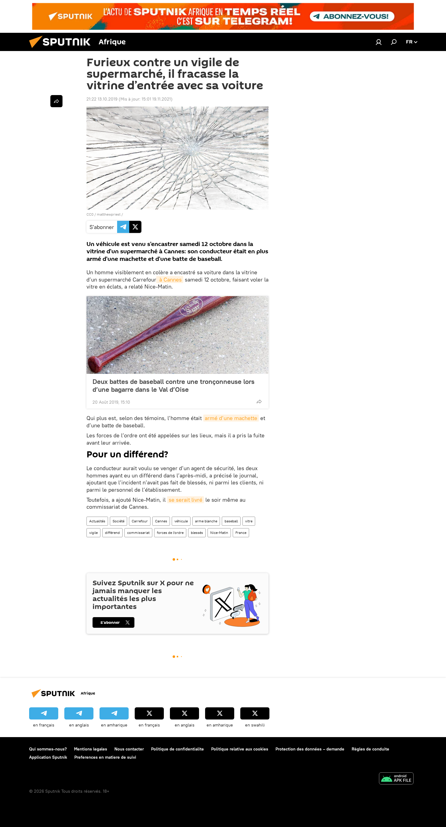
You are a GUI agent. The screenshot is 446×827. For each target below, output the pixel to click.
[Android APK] (396, 779)
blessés (197, 532)
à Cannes (170, 279)
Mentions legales (90, 749)
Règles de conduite (370, 749)
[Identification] (379, 42)
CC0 (89, 214)
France (240, 532)
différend (112, 532)
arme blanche (206, 521)
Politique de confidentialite (177, 749)
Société (118, 521)
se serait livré (185, 499)
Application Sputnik (48, 757)
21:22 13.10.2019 (101, 99)
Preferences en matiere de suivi (105, 757)
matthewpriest (108, 214)
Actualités (97, 521)
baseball (231, 521)
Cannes (161, 521)
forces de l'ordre (170, 532)
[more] (259, 401)
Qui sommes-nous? (48, 749)
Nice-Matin (219, 532)
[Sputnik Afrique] (62, 49)
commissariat (138, 532)
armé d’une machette (231, 418)
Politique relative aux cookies (239, 749)
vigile (93, 532)
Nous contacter (129, 749)
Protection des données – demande (309, 749)
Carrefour (140, 521)
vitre (248, 521)
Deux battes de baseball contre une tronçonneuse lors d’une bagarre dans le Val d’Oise (174, 385)
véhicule (181, 521)
